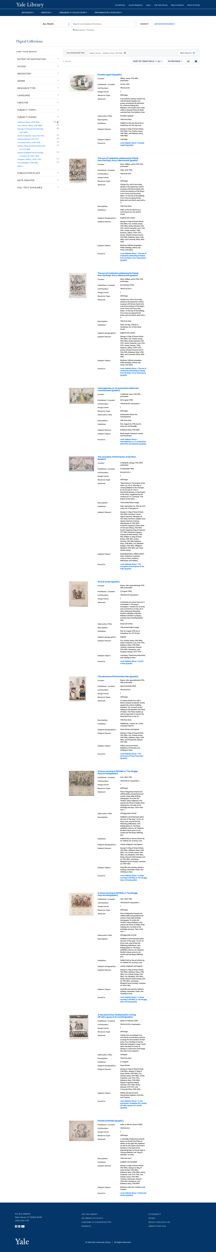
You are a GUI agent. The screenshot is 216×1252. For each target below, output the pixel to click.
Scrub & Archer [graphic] (109, 582)
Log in (148, 5)
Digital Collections (29, 41)
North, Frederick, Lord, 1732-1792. (31, 135)
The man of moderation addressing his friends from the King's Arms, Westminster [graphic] (118, 159)
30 (174, 61)
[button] (144, 24)
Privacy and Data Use (159, 1222)
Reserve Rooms (177, 5)
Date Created (25, 180)
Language (23, 95)
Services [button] (45, 12)
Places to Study (193, 5)
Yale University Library (30, 5)
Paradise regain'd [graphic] (110, 75)
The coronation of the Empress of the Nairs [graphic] (117, 458)
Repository (24, 73)
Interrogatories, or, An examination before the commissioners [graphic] (118, 389)
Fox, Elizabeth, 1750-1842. (28, 162)
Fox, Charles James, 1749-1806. (30, 125)
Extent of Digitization (31, 59)
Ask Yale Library (161, 5)
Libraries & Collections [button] (72, 12)
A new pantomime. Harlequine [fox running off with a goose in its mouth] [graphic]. (117, 1016)
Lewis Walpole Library (128, 143)
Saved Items (120, 5)
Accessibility (154, 1214)
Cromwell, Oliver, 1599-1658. (29, 142)
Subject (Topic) (26, 109)
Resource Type (26, 88)
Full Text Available (29, 187)
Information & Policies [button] (107, 12)
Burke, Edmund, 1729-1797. (28, 139)
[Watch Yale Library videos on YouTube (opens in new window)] (22, 1226)
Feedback (86, 1226)
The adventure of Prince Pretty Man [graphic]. (118, 676)
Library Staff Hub (157, 1226)
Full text (90, 30)
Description (80, 30)
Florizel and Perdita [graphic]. (111, 1121)
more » (21, 166)
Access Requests (135, 5)
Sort (146, 61)
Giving (151, 1218)
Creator (22, 102)
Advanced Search (164, 24)
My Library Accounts (92, 1218)
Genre (21, 80)
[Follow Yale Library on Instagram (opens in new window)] (19, 1226)
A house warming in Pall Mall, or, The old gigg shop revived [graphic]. (117, 772)
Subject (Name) (27, 116)
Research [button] (27, 12)
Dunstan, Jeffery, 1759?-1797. (29, 159)
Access (21, 66)
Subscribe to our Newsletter (96, 1222)
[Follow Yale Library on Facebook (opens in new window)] (16, 1226)
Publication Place (28, 172)
